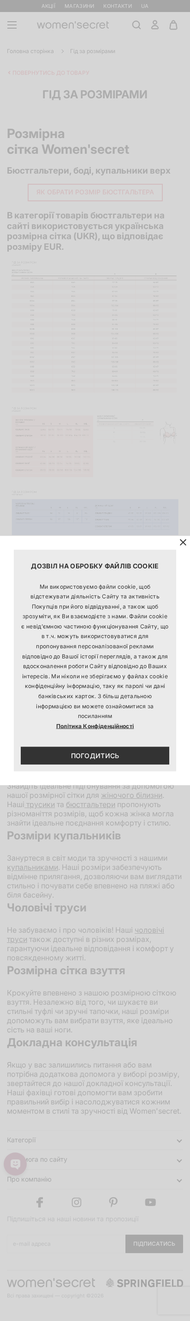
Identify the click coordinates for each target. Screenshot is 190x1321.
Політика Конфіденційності (95, 725)
